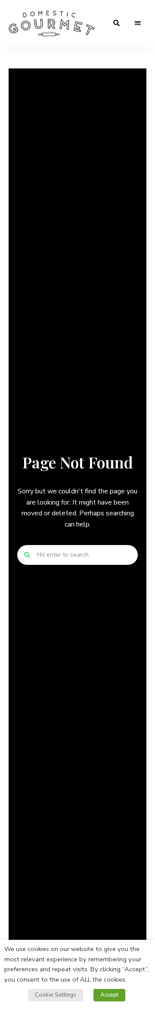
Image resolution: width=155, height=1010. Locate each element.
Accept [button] (109, 995)
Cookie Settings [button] (55, 995)
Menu (137, 23)
